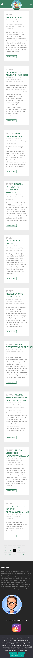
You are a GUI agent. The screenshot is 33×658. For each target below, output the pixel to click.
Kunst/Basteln (17, 22)
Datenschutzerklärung (17, 655)
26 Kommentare (19, 407)
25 (5, 554)
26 (10, 554)
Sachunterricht (10, 26)
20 (5, 550)
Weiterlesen (11, 56)
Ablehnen (21, 653)
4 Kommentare (18, 81)
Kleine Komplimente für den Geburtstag (16, 397)
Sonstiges (24, 141)
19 (23, 547)
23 (19, 550)
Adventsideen (14, 17)
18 (19, 547)
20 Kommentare (11, 143)
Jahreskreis (9, 22)
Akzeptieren (13, 653)
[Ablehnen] (31, 647)
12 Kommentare (18, 464)
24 (23, 550)
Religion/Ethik (18, 24)
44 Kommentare (19, 303)
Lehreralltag (9, 24)
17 (14, 547)
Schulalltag (18, 26)
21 (10, 550)
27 (14, 554)
